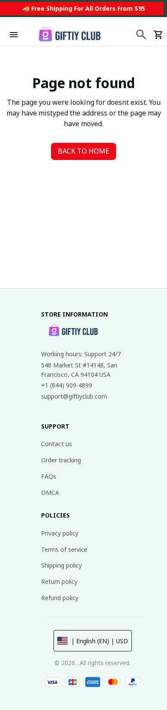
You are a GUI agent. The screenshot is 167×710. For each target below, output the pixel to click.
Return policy (59, 581)
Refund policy (59, 598)
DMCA (50, 492)
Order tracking (61, 460)
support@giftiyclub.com (74, 396)
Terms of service (64, 549)
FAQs (48, 476)
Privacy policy (59, 533)
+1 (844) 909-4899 (66, 385)
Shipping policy (61, 565)
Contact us (56, 444)
